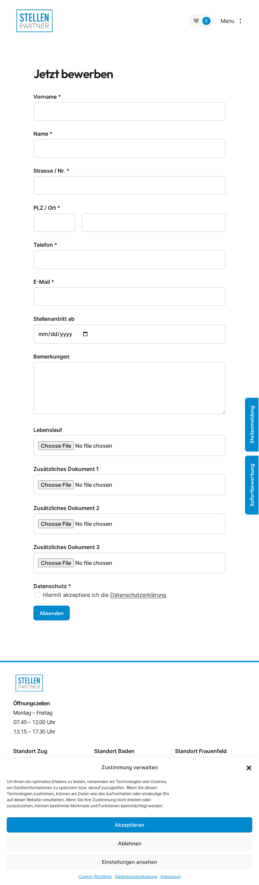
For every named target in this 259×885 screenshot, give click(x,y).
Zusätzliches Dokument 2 (66, 508)
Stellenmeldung (252, 424)
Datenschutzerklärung (138, 594)
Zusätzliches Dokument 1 (66, 469)
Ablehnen (129, 843)
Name (43, 133)
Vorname (47, 96)
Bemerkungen (51, 356)
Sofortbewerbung (252, 485)
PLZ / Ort (46, 207)
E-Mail (43, 281)
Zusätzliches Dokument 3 (66, 547)
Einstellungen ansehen (129, 862)
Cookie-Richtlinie (95, 876)
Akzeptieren (129, 825)
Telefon (45, 244)
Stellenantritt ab (54, 318)
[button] (249, 767)
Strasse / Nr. (51, 170)
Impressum (171, 876)
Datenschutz (52, 586)
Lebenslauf (47, 430)
